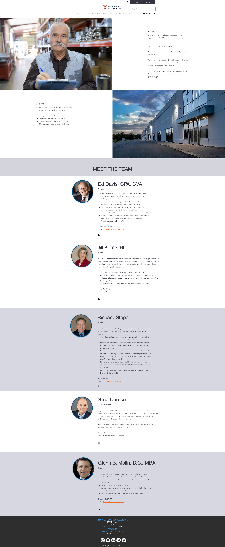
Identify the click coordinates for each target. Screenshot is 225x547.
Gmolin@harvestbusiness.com (113, 502)
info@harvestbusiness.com (113, 531)
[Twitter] (118, 540)
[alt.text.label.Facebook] (152, 13)
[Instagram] (147, 13)
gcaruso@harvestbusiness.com (113, 436)
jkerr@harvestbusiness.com (112, 292)
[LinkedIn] (149, 13)
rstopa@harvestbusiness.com (113, 381)
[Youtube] (144, 13)
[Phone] (128, 2)
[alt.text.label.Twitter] (155, 13)
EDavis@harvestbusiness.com (114, 229)
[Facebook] (124, 540)
